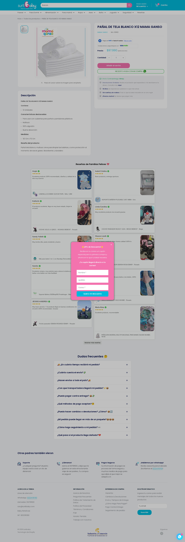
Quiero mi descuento (92, 294)
